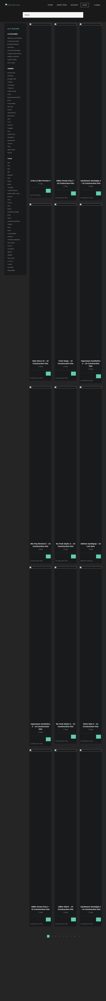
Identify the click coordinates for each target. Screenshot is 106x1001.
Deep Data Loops (13, 193)
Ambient (10, 76)
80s (8, 169)
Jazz (8, 119)
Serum (9, 246)
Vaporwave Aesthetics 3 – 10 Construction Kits (40, 726)
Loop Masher (11, 233)
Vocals (9, 264)
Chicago (10, 187)
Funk (9, 100)
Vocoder (10, 267)
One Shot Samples (13, 50)
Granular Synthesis (13, 221)
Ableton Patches (86, 561)
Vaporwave (11, 149)
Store (50, 5)
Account (74, 5)
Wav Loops (11, 63)
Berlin (9, 181)
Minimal (10, 125)
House (9, 109)
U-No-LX (10, 261)
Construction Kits (13, 41)
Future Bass (11, 103)
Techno (9, 143)
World (9, 153)
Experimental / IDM (13, 97)
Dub (8, 206)
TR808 (9, 255)
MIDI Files (10, 47)
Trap (8, 146)
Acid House (11, 73)
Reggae (10, 128)
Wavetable (11, 270)
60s (8, 163)
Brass (9, 184)
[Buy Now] (42, 191)
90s (8, 172)
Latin (9, 230)
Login (84, 5)
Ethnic (9, 209)
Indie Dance (11, 112)
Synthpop (10, 137)
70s (8, 166)
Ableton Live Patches (14, 38)
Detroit (9, 196)
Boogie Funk (11, 79)
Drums (9, 202)
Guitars (9, 224)
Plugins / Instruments (14, 53)
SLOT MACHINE (13, 29)
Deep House (11, 91)
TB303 (9, 252)
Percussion (11, 243)
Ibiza (9, 227)
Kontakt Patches (13, 44)
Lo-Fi (9, 122)
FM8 (8, 215)
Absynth (10, 175)
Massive (10, 236)
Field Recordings (13, 212)
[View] (40, 191)
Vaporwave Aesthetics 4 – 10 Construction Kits (90, 363)
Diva (8, 199)
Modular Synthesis (13, 239)
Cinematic (10, 85)
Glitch (9, 218)
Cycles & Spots (12, 190)
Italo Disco (10, 116)
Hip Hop (10, 106)
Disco (9, 94)
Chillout (10, 82)
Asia (8, 178)
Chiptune (10, 88)
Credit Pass (62, 5)
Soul (8, 131)
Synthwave (11, 140)
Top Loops (10, 258)
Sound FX (10, 249)
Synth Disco (11, 134)
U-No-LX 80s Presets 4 (40, 181)
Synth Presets (12, 59)
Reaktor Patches (13, 56)
